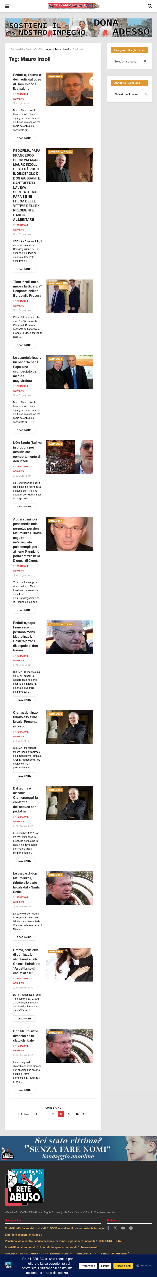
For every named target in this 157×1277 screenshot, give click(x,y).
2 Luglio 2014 (22, 103)
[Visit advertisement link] (78, 30)
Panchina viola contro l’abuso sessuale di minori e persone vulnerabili (50, 1241)
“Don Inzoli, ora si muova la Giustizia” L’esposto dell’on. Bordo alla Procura (27, 288)
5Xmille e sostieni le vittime (22, 1234)
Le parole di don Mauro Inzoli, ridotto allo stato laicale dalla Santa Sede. (26, 882)
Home (48, 49)
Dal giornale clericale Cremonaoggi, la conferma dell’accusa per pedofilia (25, 799)
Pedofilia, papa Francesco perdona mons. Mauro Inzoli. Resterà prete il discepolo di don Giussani (25, 636)
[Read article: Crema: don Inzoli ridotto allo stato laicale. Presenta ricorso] (69, 727)
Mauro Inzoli (62, 49)
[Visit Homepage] (78, 6)
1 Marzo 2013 (22, 741)
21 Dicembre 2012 (24, 826)
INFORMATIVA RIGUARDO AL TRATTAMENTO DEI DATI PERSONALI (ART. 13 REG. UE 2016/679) (66, 1253)
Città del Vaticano (60, 152)
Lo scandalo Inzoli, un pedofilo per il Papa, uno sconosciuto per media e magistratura (27, 369)
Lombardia (55, 76)
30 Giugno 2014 (23, 234)
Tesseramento (89, 1247)
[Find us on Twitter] (115, 1228)
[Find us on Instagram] (131, 1228)
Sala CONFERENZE (111, 1241)
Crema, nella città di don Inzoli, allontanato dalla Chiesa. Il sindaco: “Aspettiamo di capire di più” (26, 961)
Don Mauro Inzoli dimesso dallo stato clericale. (25, 1036)
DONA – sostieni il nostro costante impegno (77, 1228)
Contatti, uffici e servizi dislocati (25, 1228)
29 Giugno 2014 (23, 395)
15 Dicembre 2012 (24, 906)
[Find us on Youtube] (123, 1228)
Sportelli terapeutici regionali (58, 1247)
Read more (26, 138)
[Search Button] (150, 6)
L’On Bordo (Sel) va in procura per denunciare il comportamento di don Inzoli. (27, 451)
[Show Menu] (7, 6)
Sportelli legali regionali (20, 1247)
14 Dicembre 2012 (24, 987)
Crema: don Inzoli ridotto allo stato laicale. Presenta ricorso (26, 719)
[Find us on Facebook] (108, 1228)
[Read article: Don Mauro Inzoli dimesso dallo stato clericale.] (69, 1045)
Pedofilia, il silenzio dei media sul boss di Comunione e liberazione (27, 81)
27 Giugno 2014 (23, 575)
